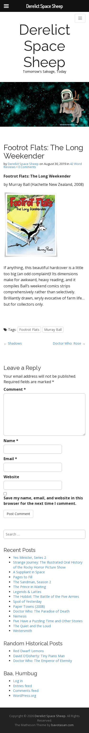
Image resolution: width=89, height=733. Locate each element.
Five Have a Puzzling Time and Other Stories (48, 621)
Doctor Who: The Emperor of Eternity (42, 660)
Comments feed (25, 690)
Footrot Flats (29, 329)
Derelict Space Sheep (44, 45)
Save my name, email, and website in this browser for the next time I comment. (43, 500)
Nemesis (20, 616)
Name (11, 440)
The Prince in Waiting (29, 586)
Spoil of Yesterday (27, 601)
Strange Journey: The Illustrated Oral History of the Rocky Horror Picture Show (47, 564)
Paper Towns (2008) (29, 606)
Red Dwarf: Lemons (28, 651)
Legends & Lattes (27, 591)
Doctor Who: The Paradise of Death (41, 611)
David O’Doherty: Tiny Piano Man (39, 656)
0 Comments (27, 167)
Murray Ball (53, 329)
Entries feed (22, 686)
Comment (15, 389)
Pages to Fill (22, 577)
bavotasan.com (62, 725)
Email (10, 458)
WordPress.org (24, 695)
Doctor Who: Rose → (69, 343)
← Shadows (13, 343)
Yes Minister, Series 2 (29, 557)
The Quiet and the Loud (32, 626)
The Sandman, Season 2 (32, 582)
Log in (18, 681)
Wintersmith (22, 630)
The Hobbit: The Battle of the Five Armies (46, 596)
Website (11, 476)
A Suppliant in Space (29, 572)
